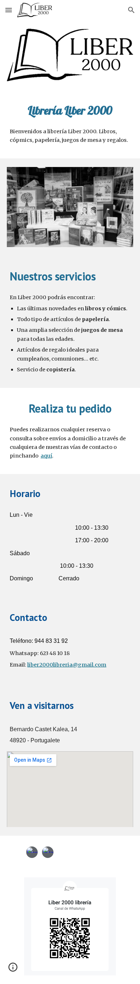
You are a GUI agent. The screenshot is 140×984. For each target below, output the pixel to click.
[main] (70, 110)
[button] (8, 10)
